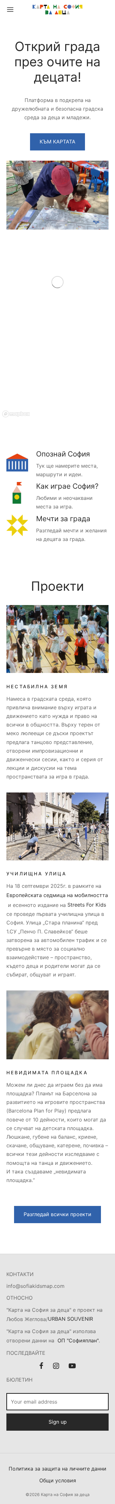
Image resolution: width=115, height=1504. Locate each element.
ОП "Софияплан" (78, 1340)
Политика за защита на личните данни (57, 1468)
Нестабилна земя (37, 686)
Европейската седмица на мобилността (57, 895)
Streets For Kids (86, 905)
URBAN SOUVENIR (70, 1319)
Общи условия (57, 1480)
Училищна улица (36, 873)
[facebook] (41, 1366)
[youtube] (72, 1366)
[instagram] (56, 1366)
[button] (57, 141)
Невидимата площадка (47, 1072)
